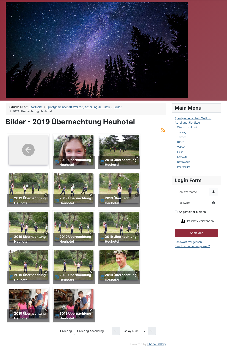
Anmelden (196, 233)
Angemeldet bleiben (192, 212)
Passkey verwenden (200, 221)
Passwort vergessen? (189, 242)
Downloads (183, 161)
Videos (181, 146)
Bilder (180, 141)
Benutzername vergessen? (192, 246)
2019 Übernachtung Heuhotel (75, 162)
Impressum (183, 166)
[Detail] (91, 156)
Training (181, 132)
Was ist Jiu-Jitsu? (187, 127)
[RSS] (163, 129)
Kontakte (182, 156)
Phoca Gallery (156, 344)
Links (180, 151)
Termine (181, 137)
